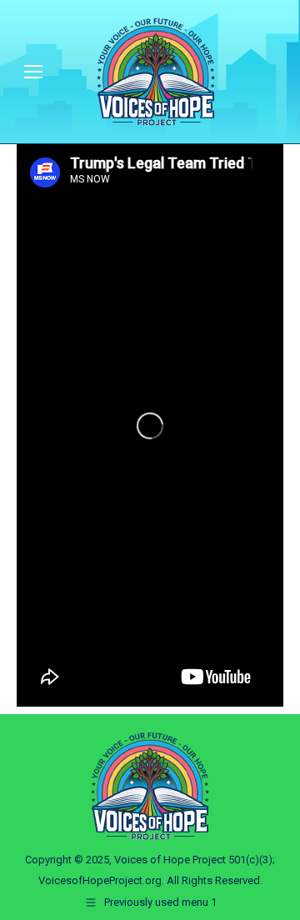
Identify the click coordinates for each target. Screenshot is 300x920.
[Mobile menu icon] (33, 71)
